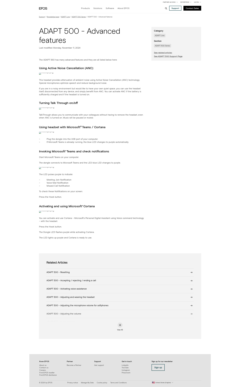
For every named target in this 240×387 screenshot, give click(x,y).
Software (110, 8)
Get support (99, 365)
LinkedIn (125, 365)
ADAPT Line (65, 17)
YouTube (125, 368)
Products (85, 8)
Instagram (126, 370)
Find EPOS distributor (48, 375)
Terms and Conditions (118, 383)
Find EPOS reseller (47, 373)
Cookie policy (102, 383)
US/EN (198, 3)
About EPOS (123, 8)
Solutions (97, 8)
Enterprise (184, 2)
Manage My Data (87, 383)
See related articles (163, 53)
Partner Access (169, 2)
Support (42, 17)
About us (42, 365)
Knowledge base (53, 17)
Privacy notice (72, 383)
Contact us (43, 368)
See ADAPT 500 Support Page (168, 56)
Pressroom (126, 373)
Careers (42, 370)
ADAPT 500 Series (79, 17)
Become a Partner (74, 365)
